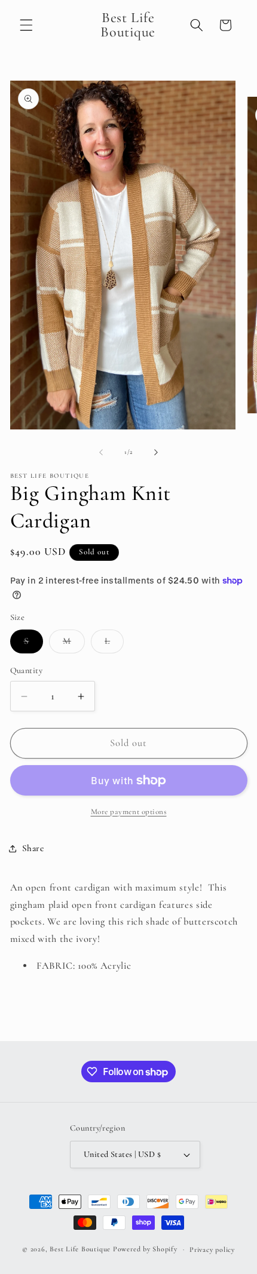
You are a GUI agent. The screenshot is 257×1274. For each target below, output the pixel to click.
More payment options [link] (129, 811)
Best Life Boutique (80, 1249)
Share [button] (33, 848)
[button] (26, 25)
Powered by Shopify (145, 1249)
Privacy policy (212, 1249)
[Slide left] (101, 452)
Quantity (26, 670)
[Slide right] (156, 452)
